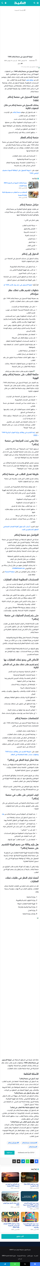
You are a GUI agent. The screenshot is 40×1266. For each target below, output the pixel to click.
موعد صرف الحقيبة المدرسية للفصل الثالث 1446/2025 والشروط (31, 1225)
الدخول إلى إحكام (13, 1143)
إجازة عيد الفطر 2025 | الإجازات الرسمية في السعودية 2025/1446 (11, 1225)
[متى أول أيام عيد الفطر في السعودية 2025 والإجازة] (10, 1177)
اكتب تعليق (20, 1236)
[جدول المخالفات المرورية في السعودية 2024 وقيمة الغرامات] (33, 185)
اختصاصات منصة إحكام (29, 1143)
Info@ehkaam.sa (18, 568)
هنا (3, 814)
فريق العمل (30, 1256)
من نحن (20, 1259)
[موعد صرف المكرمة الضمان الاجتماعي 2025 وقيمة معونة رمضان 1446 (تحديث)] (30, 1196)
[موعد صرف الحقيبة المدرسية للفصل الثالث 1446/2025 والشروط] (30, 1217)
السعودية (17, 10)
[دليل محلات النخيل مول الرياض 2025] (10, 1196)
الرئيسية (22, 10)
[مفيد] (20, 3)
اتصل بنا (36, 1256)
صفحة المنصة (10, 572)
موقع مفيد (29, 80)
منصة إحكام (17, 112)
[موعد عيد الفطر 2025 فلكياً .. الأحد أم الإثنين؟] (30, 1177)
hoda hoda (32, 60)
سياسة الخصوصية (21, 1256)
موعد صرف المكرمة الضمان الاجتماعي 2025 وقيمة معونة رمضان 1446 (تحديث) (31, 1205)
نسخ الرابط (9, 1152)
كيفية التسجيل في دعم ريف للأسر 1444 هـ (18, 285)
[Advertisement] (20, 33)
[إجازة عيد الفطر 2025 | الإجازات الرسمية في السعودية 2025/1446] (10, 1217)
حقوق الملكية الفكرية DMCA (9, 1256)
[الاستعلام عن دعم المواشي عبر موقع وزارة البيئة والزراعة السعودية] (33, 194)
